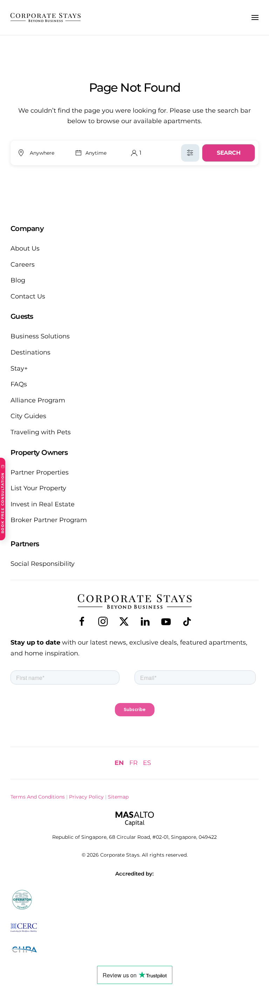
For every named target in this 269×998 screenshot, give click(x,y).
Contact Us (28, 296)
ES (147, 763)
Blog (18, 280)
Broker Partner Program (49, 520)
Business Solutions (40, 336)
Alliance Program (38, 400)
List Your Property (38, 488)
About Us (25, 248)
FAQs (19, 384)
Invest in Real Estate (43, 504)
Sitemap (118, 797)
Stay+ (19, 368)
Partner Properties (40, 472)
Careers (23, 264)
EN (119, 763)
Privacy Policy (86, 797)
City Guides (28, 416)
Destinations (30, 352)
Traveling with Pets (41, 432)
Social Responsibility (43, 564)
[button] (254, 17)
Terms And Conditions (38, 797)
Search (228, 152)
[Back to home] (46, 17)
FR (133, 763)
